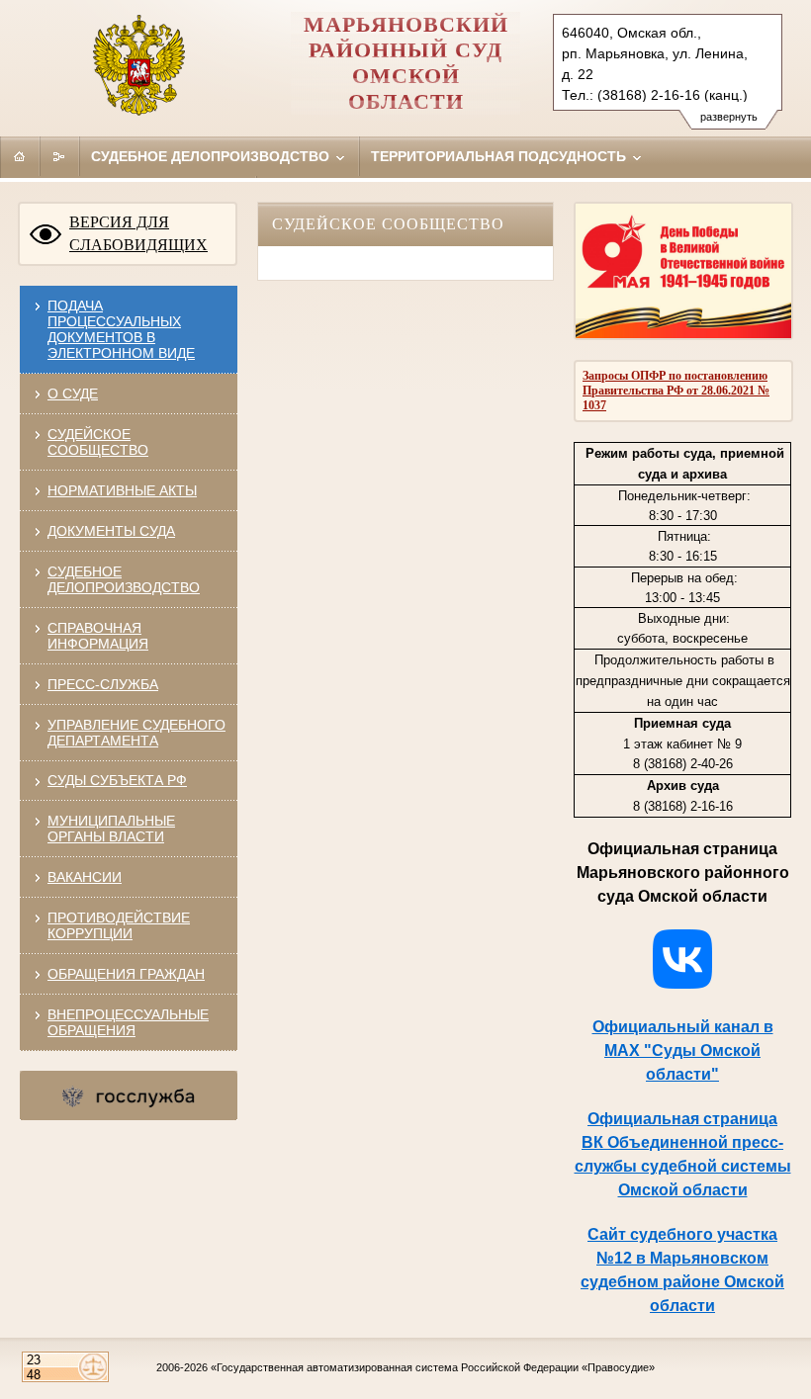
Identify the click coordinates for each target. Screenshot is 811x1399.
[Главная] (20, 156)
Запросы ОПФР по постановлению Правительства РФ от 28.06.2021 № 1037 (676, 390)
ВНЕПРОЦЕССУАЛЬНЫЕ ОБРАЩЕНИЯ (128, 1022)
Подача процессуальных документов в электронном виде (121, 329)
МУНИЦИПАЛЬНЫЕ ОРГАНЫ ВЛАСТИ (111, 828)
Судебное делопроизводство (212, 156)
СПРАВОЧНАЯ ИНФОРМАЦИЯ (97, 636)
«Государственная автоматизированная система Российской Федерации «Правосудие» (433, 1367)
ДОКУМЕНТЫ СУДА (111, 531)
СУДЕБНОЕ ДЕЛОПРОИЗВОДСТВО (123, 579)
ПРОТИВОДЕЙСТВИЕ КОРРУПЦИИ (118, 925)
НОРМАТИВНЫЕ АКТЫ (122, 490)
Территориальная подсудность (500, 156)
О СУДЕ (72, 393)
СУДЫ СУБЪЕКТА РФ (117, 780)
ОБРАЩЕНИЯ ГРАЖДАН (126, 974)
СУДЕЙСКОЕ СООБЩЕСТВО (97, 442)
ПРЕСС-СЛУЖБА (102, 684)
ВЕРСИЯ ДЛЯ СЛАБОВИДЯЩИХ (138, 233)
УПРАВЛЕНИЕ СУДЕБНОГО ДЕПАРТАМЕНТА (136, 732)
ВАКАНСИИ (84, 877)
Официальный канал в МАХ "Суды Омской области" (682, 1050)
